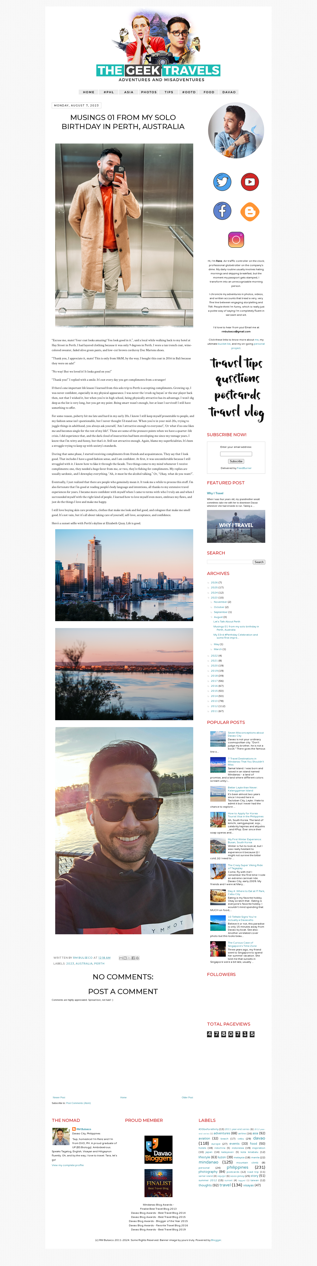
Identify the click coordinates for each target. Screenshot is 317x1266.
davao (259, 1138)
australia (84, 963)
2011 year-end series (237, 1129)
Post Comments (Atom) (78, 1103)
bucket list (224, 343)
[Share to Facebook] (133, 958)
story (254, 1176)
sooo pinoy (237, 1176)
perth (99, 963)
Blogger (216, 1240)
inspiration (258, 1147)
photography (208, 1172)
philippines (237, 1167)
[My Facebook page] (222, 223)
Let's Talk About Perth (226, 621)
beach (224, 1138)
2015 (214, 690)
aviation (204, 1138)
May (217, 644)
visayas (248, 1185)
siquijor (221, 1176)
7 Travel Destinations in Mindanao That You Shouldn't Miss (246, 761)
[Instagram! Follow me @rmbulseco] (236, 252)
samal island (206, 1176)
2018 (214, 675)
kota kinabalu (249, 1152)
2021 (214, 660)
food (253, 1144)
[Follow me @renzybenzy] (222, 194)
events (234, 1144)
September (221, 612)
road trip (253, 1171)
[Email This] (121, 958)
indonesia (238, 1147)
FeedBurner (244, 468)
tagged (241, 1180)
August (218, 617)
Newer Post (59, 1097)
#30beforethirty (208, 1129)
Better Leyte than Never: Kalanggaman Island (242, 789)
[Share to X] (129, 958)
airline (242, 1133)
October (219, 607)
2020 (214, 665)
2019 (214, 670)
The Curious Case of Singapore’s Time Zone (242, 944)
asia (255, 1133)
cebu (241, 1138)
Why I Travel (215, 493)
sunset (228, 1180)
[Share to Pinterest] (137, 958)
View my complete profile (68, 1165)
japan (209, 1152)
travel (225, 1184)
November (221, 601)
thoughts (205, 1185)
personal (204, 1167)
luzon (222, 1157)
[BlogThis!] (125, 958)
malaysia (239, 1157)
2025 (214, 587)
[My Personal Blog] (250, 223)
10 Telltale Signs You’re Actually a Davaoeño (242, 918)
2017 (214, 680)
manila (255, 1157)
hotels (202, 1147)
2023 (70, 963)
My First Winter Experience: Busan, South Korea (245, 841)
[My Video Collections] (250, 194)
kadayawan (227, 1152)
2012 (214, 706)
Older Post (187, 1097)
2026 (214, 582)
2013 (214, 700)
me (257, 339)
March (218, 649)
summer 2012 (208, 1180)
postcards (233, 1171)
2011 (214, 711)
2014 (214, 696)
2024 (214, 592)
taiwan (255, 1180)
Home (123, 1097)
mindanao (208, 1162)
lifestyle (204, 1157)
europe (215, 1143)
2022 (214, 655)
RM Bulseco (83, 957)
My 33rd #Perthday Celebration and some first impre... (235, 636)
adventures (222, 1133)
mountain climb (247, 1162)
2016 (214, 685)
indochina (219, 1148)
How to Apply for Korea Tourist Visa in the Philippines (246, 815)
